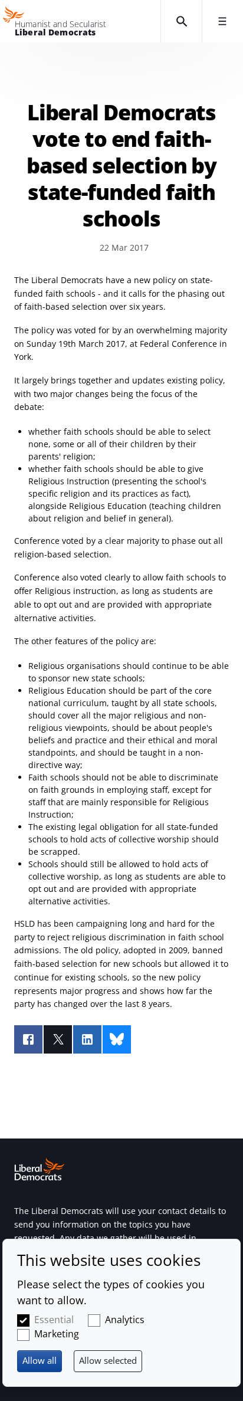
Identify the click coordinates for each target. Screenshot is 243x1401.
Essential (54, 1319)
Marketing (56, 1333)
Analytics (125, 1319)
